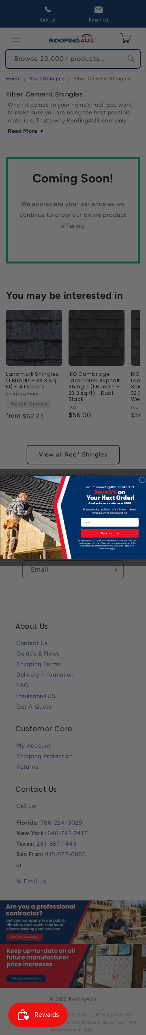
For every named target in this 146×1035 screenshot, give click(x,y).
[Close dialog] (142, 479)
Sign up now (109, 533)
